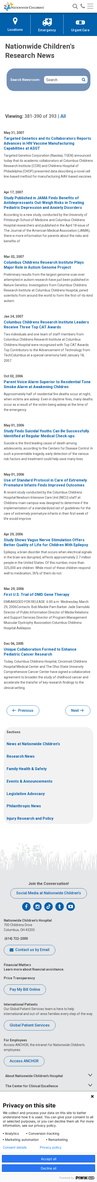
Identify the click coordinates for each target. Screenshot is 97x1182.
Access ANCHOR (24, 1061)
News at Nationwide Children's (33, 744)
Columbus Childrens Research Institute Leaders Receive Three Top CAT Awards (46, 324)
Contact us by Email (31, 949)
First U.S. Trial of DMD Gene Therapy (36, 594)
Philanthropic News (24, 806)
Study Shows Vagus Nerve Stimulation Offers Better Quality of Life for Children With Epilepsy (46, 542)
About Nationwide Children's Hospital (34, 1076)
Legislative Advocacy (26, 794)
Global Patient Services (30, 1025)
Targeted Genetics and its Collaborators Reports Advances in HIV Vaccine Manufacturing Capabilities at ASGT (47, 143)
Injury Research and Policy (30, 818)
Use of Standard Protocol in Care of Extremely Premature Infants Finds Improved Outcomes (45, 482)
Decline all (48, 1168)
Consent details (15, 1147)
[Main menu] (90, 6)
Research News (21, 756)
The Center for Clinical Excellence (31, 1086)
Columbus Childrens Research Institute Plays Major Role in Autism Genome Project (44, 265)
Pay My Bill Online (25, 989)
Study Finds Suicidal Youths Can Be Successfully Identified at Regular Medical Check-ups (46, 433)
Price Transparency (19, 978)
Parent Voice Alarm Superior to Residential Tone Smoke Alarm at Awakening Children (47, 384)
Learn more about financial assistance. (34, 969)
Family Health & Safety (27, 769)
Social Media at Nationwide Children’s (48, 893)
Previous (25, 710)
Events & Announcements (30, 781)
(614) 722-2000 (16, 938)
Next (75, 710)
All (63, 116)
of (40, 116)
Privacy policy (50, 1147)
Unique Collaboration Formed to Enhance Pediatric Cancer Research (40, 652)
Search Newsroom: (25, 80)
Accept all (48, 1159)
